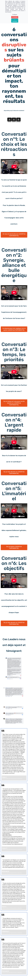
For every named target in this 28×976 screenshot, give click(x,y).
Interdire (15, 17)
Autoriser (14, 21)
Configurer (14, 14)
